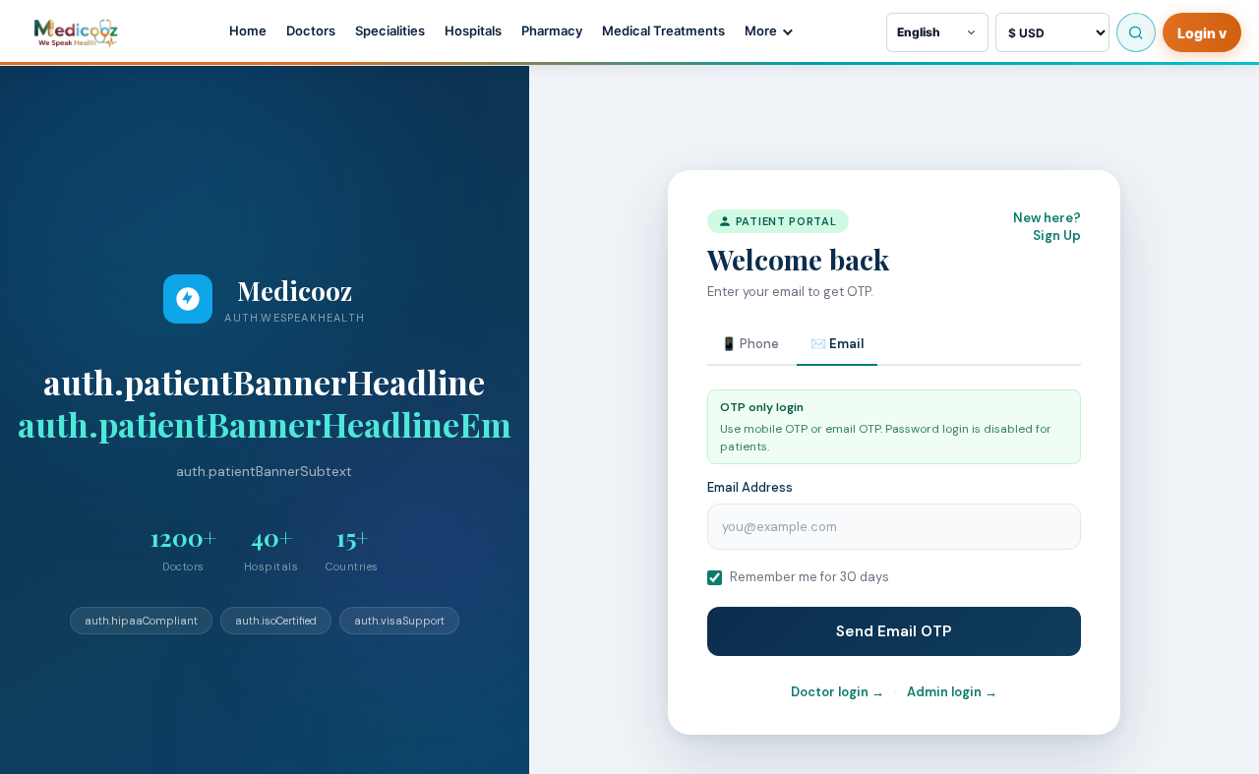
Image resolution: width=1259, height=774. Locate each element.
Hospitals (473, 30)
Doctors (310, 30)
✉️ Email (837, 344)
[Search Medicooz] (1136, 32)
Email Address (750, 487)
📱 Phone (750, 344)
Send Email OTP (893, 631)
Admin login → (952, 692)
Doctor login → (837, 692)
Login (1202, 33)
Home (248, 30)
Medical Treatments (663, 30)
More (761, 30)
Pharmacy (551, 30)
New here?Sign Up (1047, 226)
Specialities (390, 30)
